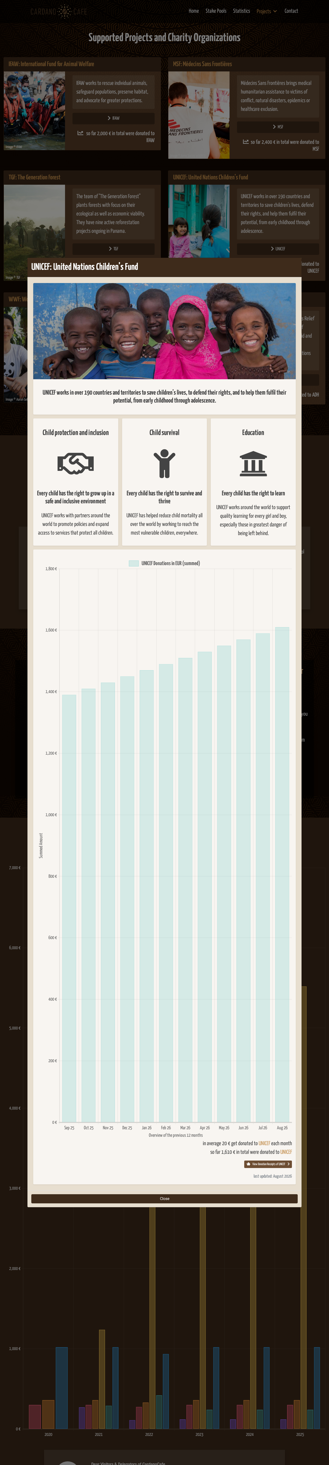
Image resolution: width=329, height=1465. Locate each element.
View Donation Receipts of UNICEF (269, 1164)
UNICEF (264, 1143)
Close (164, 1198)
